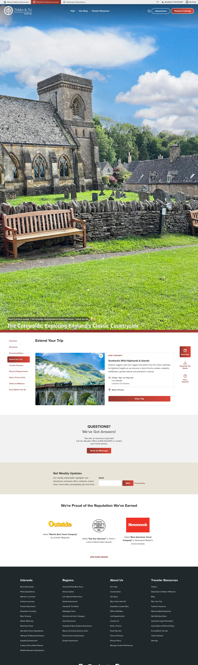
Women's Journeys (27, 596)
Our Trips (113, 586)
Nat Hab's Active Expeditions (31, 631)
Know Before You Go (17, 389)
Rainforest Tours (26, 626)
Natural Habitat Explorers (161, 611)
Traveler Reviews (16, 365)
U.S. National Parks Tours (72, 596)
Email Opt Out (115, 630)
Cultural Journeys (27, 601)
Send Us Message (99, 450)
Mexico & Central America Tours (75, 631)
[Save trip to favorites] (142, 324)
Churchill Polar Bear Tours (72, 586)
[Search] (149, 11)
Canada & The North (70, 606)
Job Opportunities (117, 616)
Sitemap (154, 640)
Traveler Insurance (158, 606)
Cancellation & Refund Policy (162, 625)
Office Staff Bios (116, 611)
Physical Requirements (18, 371)
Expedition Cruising (28, 611)
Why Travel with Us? (118, 601)
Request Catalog (182, 11)
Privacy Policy (140, 483)
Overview (13, 341)
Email (101, 477)
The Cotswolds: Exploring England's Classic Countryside (53, 319)
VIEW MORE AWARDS (99, 557)
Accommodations (16, 353)
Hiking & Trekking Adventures (32, 635)
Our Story (114, 596)
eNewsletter (161, 11)
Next (128, 483)
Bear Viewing (25, 616)
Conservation (115, 591)
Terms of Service (116, 635)
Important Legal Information (162, 621)
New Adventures (27, 586)
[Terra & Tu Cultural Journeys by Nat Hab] (17, 11)
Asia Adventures (69, 621)
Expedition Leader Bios (119, 606)
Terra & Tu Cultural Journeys (18, 319)
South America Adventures (73, 635)
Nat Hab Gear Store (158, 616)
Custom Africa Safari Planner (31, 645)
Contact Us (114, 621)
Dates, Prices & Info (17, 377)
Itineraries (13, 347)
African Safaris (68, 591)
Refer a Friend (115, 626)
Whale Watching (26, 621)
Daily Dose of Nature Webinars (163, 591)
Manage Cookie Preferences (121, 645)
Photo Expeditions (27, 591)
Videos (154, 586)
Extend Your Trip (82, 319)
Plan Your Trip (156, 601)
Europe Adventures (70, 640)
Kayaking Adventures (28, 640)
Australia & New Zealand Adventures (77, 626)
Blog (153, 596)
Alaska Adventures (69, 601)
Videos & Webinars (17, 383)
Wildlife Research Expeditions (32, 650)
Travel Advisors (157, 635)
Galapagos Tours (69, 611)
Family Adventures (27, 606)
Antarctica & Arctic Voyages (73, 616)
